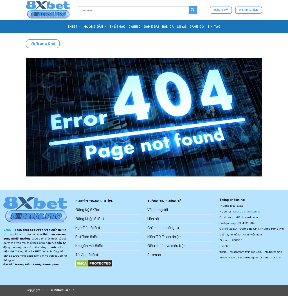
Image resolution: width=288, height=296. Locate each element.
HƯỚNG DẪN (93, 26)
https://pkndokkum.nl (246, 211)
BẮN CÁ (168, 26)
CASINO (134, 26)
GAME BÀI (151, 26)
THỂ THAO (117, 26)
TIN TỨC (214, 26)
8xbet (73, 26)
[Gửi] (192, 10)
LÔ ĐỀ (181, 26)
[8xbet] (48, 10)
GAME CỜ (196, 26)
